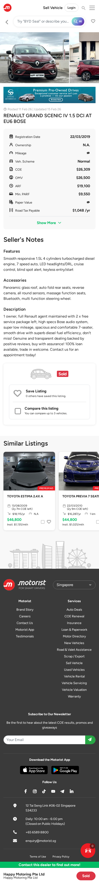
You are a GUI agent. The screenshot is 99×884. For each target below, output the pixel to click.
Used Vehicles (74, 670)
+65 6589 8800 (37, 832)
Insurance (74, 623)
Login (71, 8)
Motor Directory (74, 636)
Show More (47, 223)
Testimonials (25, 636)
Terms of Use (38, 856)
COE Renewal (74, 616)
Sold (86, 876)
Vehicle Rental (74, 676)
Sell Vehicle (53, 8)
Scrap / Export (74, 656)
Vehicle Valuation (74, 690)
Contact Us (25, 623)
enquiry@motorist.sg (41, 841)
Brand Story (24, 610)
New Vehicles (74, 643)
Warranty (74, 696)
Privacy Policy (60, 856)
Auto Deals (74, 610)
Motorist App (24, 630)
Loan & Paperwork (74, 630)
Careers (25, 616)
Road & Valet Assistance (74, 650)
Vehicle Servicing (74, 683)
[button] (88, 850)
